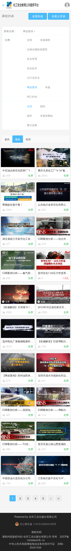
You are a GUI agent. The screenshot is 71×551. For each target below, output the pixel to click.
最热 (17, 139)
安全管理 (32, 59)
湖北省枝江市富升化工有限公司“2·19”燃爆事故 (28, 239)
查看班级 (37, 16)
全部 (29, 40)
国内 (42, 106)
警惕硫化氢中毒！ (12, 204)
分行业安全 (33, 77)
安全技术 (32, 68)
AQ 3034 (32, 96)
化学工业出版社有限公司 (43, 516)
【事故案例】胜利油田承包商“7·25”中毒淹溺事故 (30, 375)
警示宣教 (32, 125)
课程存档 (36, 532)
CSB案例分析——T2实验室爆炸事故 (23, 444)
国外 (29, 115)
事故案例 (28, 31)
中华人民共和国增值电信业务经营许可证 (32, 544)
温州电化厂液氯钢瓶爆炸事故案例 (21, 341)
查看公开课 (58, 16)
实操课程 (45, 40)
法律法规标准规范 (37, 49)
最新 (7, 139)
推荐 (28, 139)
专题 (47, 87)
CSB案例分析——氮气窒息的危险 (21, 273)
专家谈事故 (46, 115)
